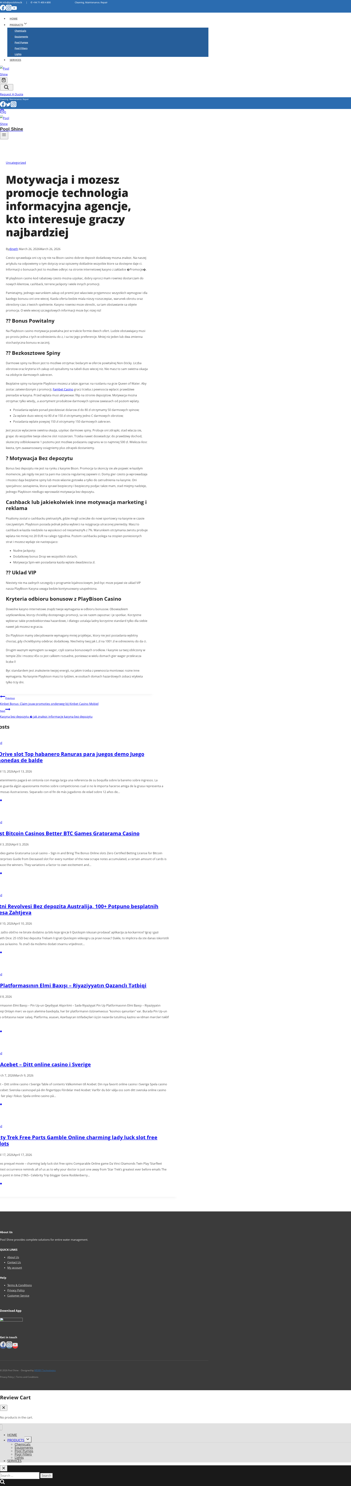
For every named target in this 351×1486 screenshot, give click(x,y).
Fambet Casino (63, 389)
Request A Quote (11, 94)
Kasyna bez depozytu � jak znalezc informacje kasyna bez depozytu (46, 714)
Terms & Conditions (19, 1285)
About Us (13, 1257)
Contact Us (14, 1262)
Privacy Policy (16, 1290)
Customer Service (18, 1295)
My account (14, 1267)
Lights (18, 54)
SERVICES (15, 60)
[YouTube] (14, 10)
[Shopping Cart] (3, 80)
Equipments (21, 36)
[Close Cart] (3, 1408)
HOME (14, 18)
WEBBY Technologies (45, 1370)
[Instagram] (9, 10)
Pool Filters (21, 48)
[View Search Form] (6, 87)
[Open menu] (4, 135)
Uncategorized (16, 163)
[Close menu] (1, 1427)
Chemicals (20, 30)
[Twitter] (8, 106)
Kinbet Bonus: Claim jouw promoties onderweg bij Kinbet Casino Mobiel (49, 701)
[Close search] (3, 1468)
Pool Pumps (21, 42)
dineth (13, 249)
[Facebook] (3, 10)
